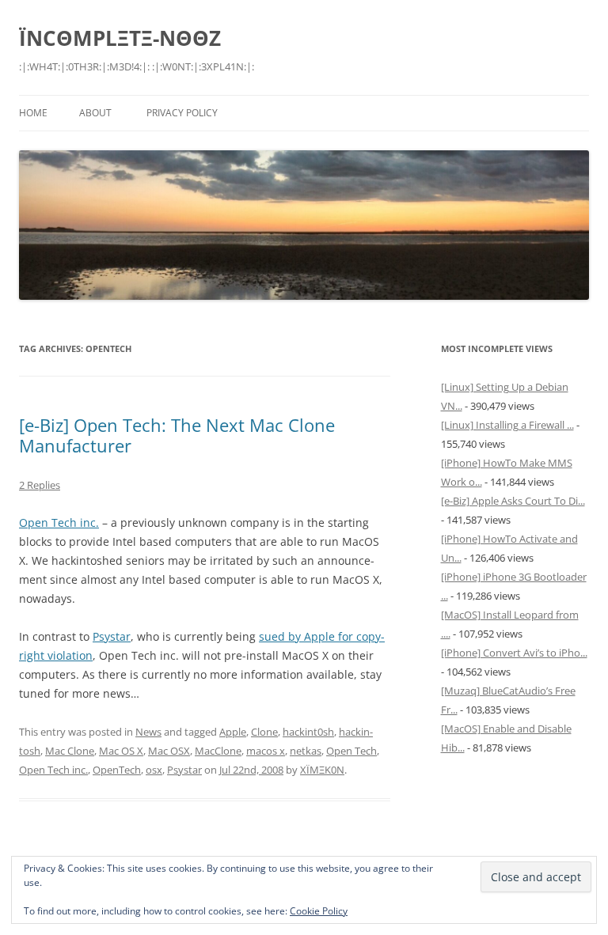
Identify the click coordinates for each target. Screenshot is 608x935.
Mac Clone (69, 751)
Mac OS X (121, 751)
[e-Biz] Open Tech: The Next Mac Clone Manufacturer (177, 435)
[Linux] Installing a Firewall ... (507, 425)
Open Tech (351, 751)
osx (154, 770)
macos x (265, 751)
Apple (232, 732)
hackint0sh (308, 732)
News (148, 732)
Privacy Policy (182, 112)
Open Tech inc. (59, 522)
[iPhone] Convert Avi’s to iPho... (514, 652)
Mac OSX (169, 751)
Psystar (112, 636)
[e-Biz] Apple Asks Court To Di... (513, 501)
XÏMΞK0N (322, 770)
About (95, 112)
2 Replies (39, 485)
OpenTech (117, 770)
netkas (305, 751)
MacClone (218, 751)
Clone (264, 732)
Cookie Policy (319, 911)
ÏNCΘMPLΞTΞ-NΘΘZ (120, 38)
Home (33, 112)
